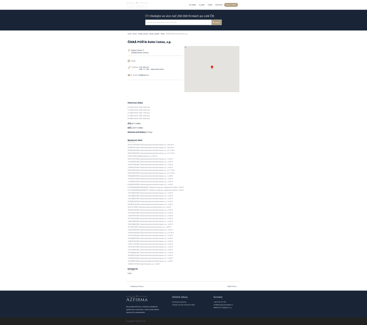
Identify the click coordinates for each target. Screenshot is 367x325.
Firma (135, 34)
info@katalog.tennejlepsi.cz (223, 305)
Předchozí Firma (136, 286)
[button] (212, 67)
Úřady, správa (143, 34)
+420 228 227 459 (220, 302)
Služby (202, 5)
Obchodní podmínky (179, 302)
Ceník (210, 5)
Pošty (163, 34)
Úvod (129, 34)
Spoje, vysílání (154, 34)
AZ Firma (192, 5)
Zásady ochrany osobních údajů (183, 305)
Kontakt (219, 5)
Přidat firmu (231, 5)
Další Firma (232, 286)
